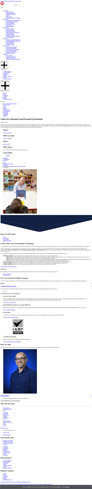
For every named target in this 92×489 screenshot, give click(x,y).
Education (5, 165)
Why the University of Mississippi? (13, 20)
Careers (4, 453)
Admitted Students (7, 71)
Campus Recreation (10, 33)
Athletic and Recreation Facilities (13, 59)
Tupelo (4, 94)
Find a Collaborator (10, 42)
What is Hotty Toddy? (10, 57)
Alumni (4, 75)
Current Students (6, 72)
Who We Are (6, 45)
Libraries (5, 108)
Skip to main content (17, 1)
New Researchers (9, 43)
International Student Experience (13, 36)
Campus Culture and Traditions (12, 49)
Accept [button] (67, 487)
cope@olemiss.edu (7, 132)
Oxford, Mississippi (10, 30)
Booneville (5, 95)
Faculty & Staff (6, 104)
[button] (1, 6)
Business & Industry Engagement (13, 39)
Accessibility (44, 484)
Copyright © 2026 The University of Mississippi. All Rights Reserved (16, 482)
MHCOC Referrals (7, 240)
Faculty (7, 15)
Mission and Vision (10, 53)
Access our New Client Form (9, 302)
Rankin (4, 97)
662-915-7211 (6, 432)
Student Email (6, 109)
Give (16, 4)
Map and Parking (7, 434)
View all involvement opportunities (10, 317)
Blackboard (5, 114)
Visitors (4, 77)
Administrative (6, 159)
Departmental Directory (8, 163)
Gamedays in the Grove (11, 56)
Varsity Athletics (9, 55)
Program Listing (9, 11)
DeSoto (4, 93)
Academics (5, 10)
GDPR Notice (32, 484)
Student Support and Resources (12, 32)
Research (5, 38)
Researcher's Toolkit (10, 44)
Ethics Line (50, 484)
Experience (5, 113)
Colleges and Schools (10, 13)
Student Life (5, 27)
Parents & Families (7, 76)
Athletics (5, 54)
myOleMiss (5, 112)
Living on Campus (10, 28)
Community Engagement (11, 51)
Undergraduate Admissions (11, 21)
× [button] (90, 486)
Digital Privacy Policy (5, 484)
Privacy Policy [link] (57, 487)
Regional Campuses (10, 34)
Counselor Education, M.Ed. (8, 286)
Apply (4, 410)
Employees (5, 74)
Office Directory (6, 420)
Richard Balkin (5, 395)
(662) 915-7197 (6, 144)
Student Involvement (10, 31)
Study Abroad (9, 16)
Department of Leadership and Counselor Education (14, 166)
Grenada (5, 96)
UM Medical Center (7, 99)
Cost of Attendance (10, 22)
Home (4, 162)
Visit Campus (9, 25)
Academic (5, 158)
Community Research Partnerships (13, 41)
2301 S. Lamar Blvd (7, 138)
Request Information (10, 26)
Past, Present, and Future (11, 50)
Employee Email (6, 111)
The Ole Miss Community (11, 47)
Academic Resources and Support (13, 18)
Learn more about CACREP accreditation (12, 341)
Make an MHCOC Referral (9, 309)
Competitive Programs (10, 14)
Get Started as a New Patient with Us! (9, 266)
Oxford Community (7, 78)
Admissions (5, 19)
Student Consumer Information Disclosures (19, 484)
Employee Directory (7, 422)
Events (4, 107)
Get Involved (6, 238)
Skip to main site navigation (6, 1)
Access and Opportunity (11, 48)
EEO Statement (38, 484)
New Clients (6, 239)
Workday (5, 115)
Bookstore (5, 455)
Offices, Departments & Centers (10, 103)
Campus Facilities (9, 37)
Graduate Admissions (10, 24)
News (4, 106)
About (4, 237)
